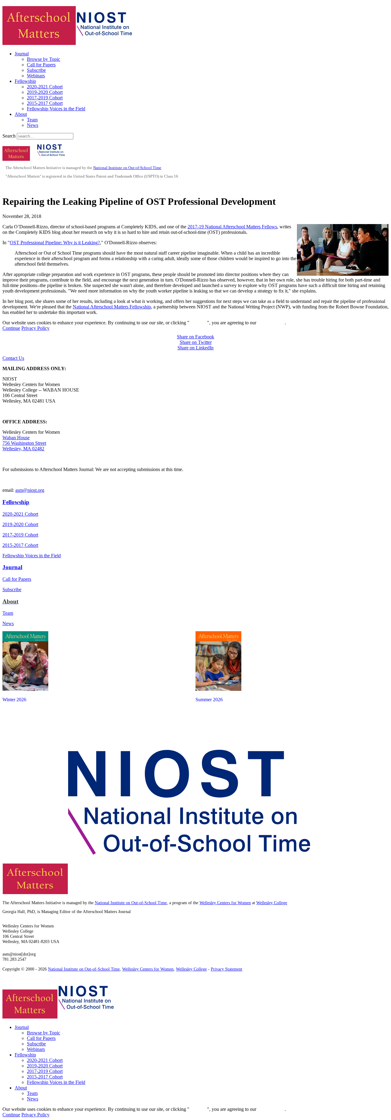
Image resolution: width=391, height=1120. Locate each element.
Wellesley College (271, 903)
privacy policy (271, 322)
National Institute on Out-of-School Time (127, 168)
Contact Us (13, 358)
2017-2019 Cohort (45, 97)
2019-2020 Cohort (45, 92)
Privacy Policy (35, 328)
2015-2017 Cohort (45, 103)
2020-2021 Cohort (45, 86)
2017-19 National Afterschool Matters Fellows (232, 226)
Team (32, 119)
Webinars (36, 75)
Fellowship (25, 81)
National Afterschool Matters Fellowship (112, 306)
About (21, 114)
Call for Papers (41, 64)
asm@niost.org (29, 490)
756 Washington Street (24, 443)
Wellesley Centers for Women (225, 903)
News (32, 125)
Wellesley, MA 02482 (23, 448)
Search (9, 135)
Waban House (16, 437)
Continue (198, 322)
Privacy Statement (226, 969)
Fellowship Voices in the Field (56, 108)
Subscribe (36, 70)
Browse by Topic (43, 59)
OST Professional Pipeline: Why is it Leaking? (55, 242)
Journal (22, 53)
